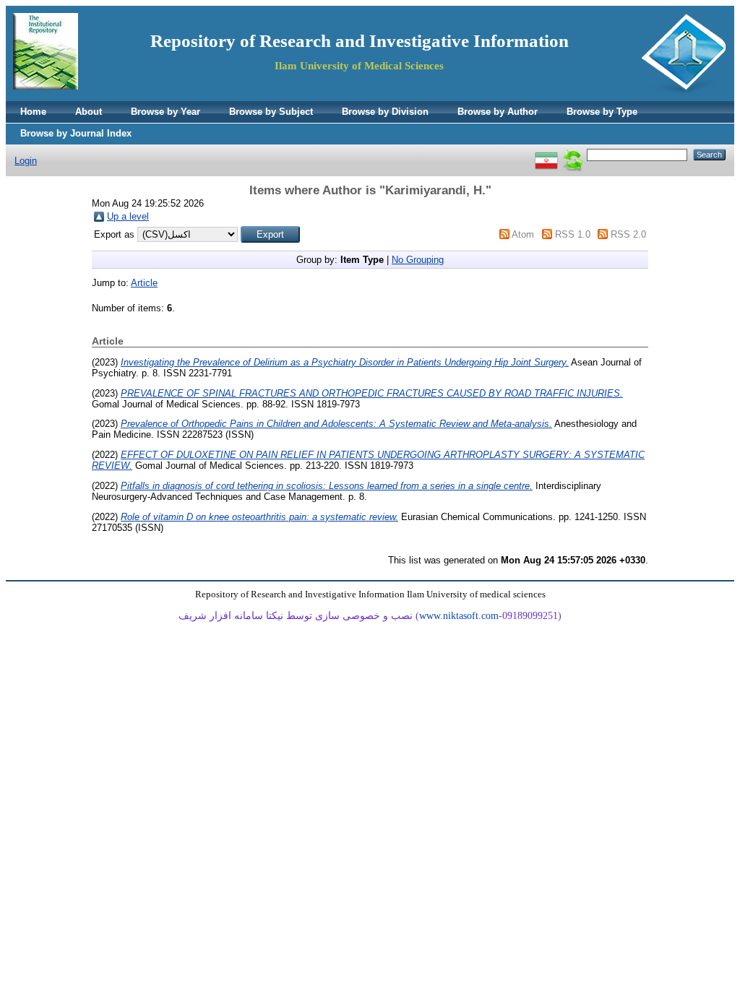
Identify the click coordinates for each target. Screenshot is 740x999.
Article (144, 282)
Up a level (128, 216)
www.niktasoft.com (459, 615)
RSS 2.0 (628, 234)
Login (25, 160)
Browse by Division (385, 111)
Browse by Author (497, 111)
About (88, 111)
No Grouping (418, 259)
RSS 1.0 (572, 234)
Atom (523, 234)
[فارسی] (546, 154)
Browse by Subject (271, 111)
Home (33, 111)
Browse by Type (602, 111)
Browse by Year (165, 111)
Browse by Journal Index (76, 133)
